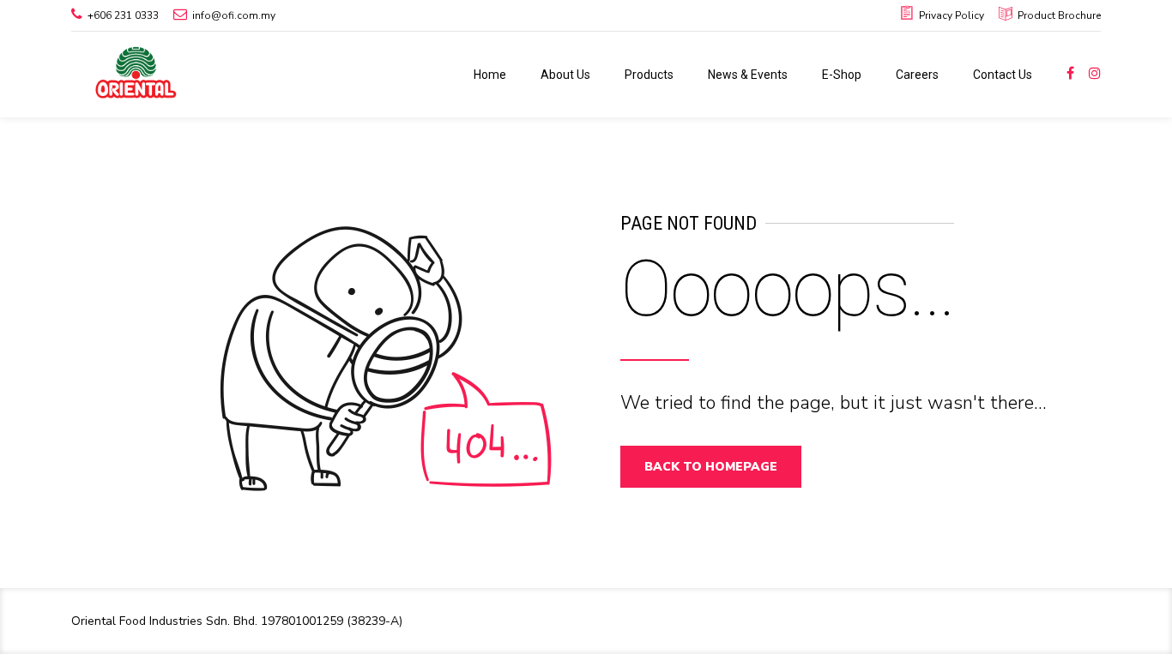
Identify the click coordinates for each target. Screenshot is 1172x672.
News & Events (748, 74)
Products (649, 74)
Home (490, 74)
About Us (565, 74)
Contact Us (1002, 74)
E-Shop (841, 74)
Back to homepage (710, 467)
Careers (917, 74)
